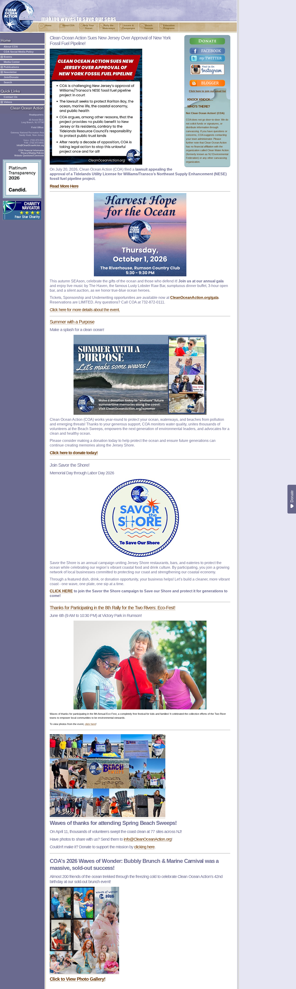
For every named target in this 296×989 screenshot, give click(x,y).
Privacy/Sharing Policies (32, 153)
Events (8, 56)
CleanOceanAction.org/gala (194, 298)
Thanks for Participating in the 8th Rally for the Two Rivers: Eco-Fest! (112, 607)
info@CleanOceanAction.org (147, 839)
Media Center (12, 62)
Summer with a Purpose (72, 321)
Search (8, 82)
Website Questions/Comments (29, 155)
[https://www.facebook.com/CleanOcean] (207, 50)
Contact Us (10, 97)
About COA (11, 46)
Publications (11, 67)
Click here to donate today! (74, 452)
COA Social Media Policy (19, 51)
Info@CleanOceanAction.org (30, 145)
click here (90, 724)
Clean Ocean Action (16, 2)
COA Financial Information (31, 150)
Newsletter (10, 72)
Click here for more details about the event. (85, 309)
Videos (8, 102)
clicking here (144, 847)
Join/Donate (11, 77)
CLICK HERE (61, 591)
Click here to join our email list (207, 91)
